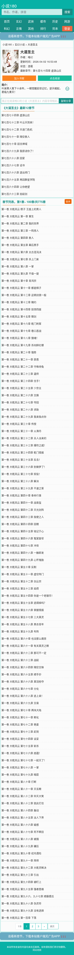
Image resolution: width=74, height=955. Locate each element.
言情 (19, 28)
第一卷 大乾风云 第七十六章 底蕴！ (21, 753)
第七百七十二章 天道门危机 (16, 129)
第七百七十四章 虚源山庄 (47, 70)
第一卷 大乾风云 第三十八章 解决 (20, 481)
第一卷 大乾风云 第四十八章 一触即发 (22, 552)
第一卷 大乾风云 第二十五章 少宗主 (21, 388)
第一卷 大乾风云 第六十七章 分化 (20, 688)
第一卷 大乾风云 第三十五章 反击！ (21, 459)
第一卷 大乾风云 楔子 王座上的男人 (21, 209)
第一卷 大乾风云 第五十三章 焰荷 (20, 588)
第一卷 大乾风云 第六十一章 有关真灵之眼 (25, 645)
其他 (31, 28)
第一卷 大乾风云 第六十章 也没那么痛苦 (23, 638)
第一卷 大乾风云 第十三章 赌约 (18, 302)
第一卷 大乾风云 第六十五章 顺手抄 (21, 674)
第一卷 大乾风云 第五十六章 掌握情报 (22, 610)
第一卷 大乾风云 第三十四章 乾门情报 (22, 452)
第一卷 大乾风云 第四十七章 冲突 (20, 545)
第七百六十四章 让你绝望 (15, 186)
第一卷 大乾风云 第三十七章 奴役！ (21, 474)
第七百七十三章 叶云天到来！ (18, 122)
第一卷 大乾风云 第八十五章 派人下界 (22, 817)
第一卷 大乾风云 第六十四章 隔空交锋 (22, 667)
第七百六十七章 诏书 (13, 165)
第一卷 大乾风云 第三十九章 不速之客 (22, 488)
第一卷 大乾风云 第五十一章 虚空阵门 (22, 574)
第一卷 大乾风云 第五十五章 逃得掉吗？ (23, 602)
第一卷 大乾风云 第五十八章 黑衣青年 (22, 624)
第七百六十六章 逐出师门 (15, 172)
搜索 (67, 12)
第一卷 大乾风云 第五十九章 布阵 (20, 631)
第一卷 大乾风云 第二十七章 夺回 (20, 402)
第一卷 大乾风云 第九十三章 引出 (20, 874)
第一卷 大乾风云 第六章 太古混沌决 (21, 252)
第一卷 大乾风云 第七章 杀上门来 (20, 259)
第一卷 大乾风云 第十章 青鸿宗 (18, 280)
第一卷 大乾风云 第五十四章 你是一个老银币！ (27, 595)
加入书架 (19, 78)
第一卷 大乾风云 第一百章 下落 (18, 917)
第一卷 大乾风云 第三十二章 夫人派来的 (23, 438)
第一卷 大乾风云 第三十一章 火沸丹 (21, 431)
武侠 (31, 21)
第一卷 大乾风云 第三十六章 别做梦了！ (23, 466)
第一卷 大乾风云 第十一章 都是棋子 (21, 288)
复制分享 (66, 101)
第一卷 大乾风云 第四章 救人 (17, 237)
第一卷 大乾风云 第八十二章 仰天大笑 (22, 796)
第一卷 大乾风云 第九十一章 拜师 (20, 860)
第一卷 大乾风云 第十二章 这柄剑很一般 (23, 295)
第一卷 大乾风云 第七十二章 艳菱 (20, 724)
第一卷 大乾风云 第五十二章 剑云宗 (21, 581)
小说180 (9, 6)
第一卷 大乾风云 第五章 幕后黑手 (20, 245)
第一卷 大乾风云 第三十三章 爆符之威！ (23, 445)
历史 (55, 21)
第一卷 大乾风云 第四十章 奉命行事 (21, 495)
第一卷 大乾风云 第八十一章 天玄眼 (21, 789)
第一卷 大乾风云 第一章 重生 (17, 216)
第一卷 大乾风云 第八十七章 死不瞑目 (22, 832)
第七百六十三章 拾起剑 (14, 194)
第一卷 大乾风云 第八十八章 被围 (20, 839)
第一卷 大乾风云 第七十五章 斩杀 (20, 746)
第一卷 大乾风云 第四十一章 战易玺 (21, 502)
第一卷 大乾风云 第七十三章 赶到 (20, 731)
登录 (67, 28)
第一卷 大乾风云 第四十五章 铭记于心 (22, 531)
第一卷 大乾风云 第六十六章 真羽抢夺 (22, 681)
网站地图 (37, 949)
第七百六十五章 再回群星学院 (18, 179)
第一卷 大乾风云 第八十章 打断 (18, 781)
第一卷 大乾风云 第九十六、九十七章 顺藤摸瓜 (27, 896)
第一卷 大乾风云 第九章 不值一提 (20, 273)
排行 (43, 28)
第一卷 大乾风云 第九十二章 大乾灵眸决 (23, 867)
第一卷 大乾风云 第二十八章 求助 (20, 409)
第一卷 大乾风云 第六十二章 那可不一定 (23, 653)
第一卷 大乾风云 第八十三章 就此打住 (22, 803)
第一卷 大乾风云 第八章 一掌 (17, 266)
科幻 (7, 28)
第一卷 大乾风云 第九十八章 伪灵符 (21, 903)
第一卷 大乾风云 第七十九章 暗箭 (20, 774)
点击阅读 (55, 78)
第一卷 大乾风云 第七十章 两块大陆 (21, 710)
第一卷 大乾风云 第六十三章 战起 (20, 660)
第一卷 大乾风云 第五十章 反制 (18, 567)
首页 (7, 21)
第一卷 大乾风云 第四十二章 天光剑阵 (22, 509)
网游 (67, 21)
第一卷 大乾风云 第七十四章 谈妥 (20, 738)
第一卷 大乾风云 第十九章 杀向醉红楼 (22, 345)
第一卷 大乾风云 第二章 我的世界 (20, 223)
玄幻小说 (20, 44)
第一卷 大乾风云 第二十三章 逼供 (20, 373)
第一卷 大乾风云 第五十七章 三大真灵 (22, 617)
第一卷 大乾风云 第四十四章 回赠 (20, 524)
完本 (55, 28)
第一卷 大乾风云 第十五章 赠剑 (18, 316)
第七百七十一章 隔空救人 (15, 136)
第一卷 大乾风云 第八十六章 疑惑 (20, 824)
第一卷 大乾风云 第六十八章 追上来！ (22, 696)
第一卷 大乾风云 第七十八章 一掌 (20, 767)
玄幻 (19, 21)
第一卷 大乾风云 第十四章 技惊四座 (21, 309)
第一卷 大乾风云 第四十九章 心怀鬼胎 (22, 560)
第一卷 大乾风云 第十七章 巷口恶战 (21, 330)
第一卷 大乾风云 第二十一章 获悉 (20, 359)
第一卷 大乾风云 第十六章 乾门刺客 (21, 323)
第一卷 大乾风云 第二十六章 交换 (20, 395)
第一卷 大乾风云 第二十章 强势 (18, 352)
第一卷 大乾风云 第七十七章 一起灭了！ (23, 760)
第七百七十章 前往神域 (14, 143)
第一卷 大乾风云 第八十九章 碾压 (20, 846)
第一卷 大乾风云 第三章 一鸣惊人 (20, 230)
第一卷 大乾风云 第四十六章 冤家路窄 (22, 538)
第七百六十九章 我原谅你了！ (18, 151)
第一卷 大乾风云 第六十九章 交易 (20, 703)
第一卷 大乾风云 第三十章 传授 (18, 424)
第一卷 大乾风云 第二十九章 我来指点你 (23, 416)
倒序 (68, 201)
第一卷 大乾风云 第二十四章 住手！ (21, 381)
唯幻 (30, 57)
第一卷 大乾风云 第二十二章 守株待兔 (22, 366)
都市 (43, 21)
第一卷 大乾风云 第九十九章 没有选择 (22, 910)
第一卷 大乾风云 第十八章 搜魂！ (20, 338)
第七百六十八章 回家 (13, 158)
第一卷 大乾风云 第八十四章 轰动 (20, 810)
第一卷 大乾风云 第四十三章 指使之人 (22, 517)
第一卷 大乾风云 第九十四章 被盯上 (21, 882)
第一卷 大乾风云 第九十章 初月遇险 (21, 853)
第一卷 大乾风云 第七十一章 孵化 (20, 717)
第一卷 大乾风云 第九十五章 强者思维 (22, 889)
